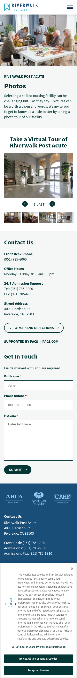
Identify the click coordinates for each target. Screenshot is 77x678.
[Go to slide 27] (12, 217)
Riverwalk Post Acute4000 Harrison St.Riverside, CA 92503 (20, 528)
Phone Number (16, 396)
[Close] (72, 568)
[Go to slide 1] (47, 217)
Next (52, 204)
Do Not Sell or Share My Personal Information (38, 647)
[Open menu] (70, 7)
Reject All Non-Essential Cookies (38, 658)
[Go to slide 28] (30, 217)
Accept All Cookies (38, 670)
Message (11, 415)
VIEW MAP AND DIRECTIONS (31, 327)
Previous (25, 204)
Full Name (12, 376)
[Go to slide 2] (65, 217)
